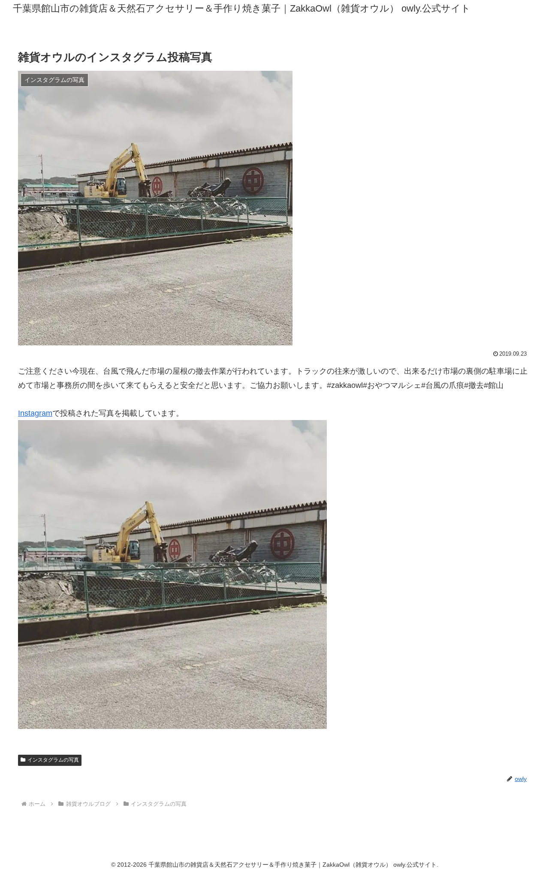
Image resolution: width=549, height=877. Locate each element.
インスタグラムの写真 (53, 760)
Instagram (35, 413)
